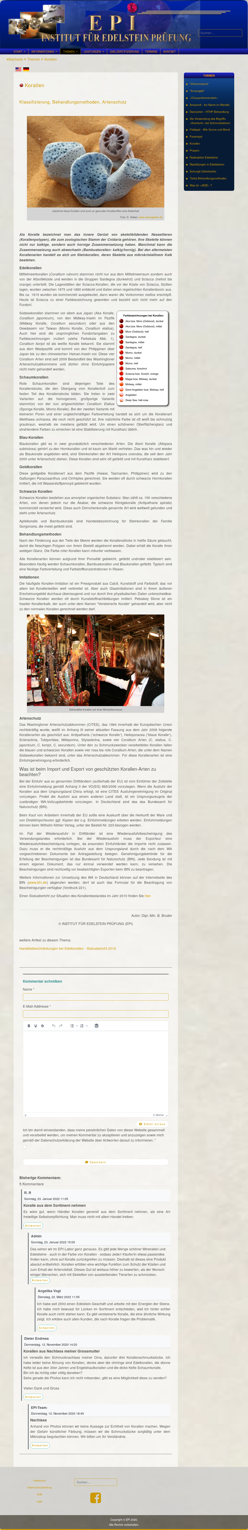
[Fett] (29, 1026)
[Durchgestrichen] (42, 1026)
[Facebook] (95, 1501)
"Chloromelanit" (199, 84)
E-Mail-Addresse (37, 1006)
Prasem (194, 150)
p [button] (26, 1115)
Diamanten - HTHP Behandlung (209, 112)
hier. (148, 895)
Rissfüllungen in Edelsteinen (207, 164)
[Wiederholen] (60, 1026)
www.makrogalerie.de (150, 217)
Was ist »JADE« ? (201, 185)
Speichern (97, 1162)
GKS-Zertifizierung (124, 51)
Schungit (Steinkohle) (203, 171)
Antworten (33, 1225)
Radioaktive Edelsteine (204, 157)
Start (18, 51)
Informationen (42, 51)
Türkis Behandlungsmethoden (208, 178)
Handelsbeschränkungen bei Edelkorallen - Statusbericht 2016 (67, 948)
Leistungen (92, 51)
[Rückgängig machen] (54, 1026)
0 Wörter (158, 1115)
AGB (39, 1494)
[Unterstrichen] (35, 1026)
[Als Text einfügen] (96, 1026)
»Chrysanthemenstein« (204, 98)
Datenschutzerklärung (39, 1487)
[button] (73, 1026)
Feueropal (196, 136)
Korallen (195, 143)
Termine (151, 51)
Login (39, 1501)
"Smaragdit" (197, 91)
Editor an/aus (154, 1124)
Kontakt (169, 51)
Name (28, 989)
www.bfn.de (38, 882)
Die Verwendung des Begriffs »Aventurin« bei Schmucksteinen (210, 121)
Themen (69, 51)
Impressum (39, 1480)
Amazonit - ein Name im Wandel (209, 105)
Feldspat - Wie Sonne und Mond (210, 129)
